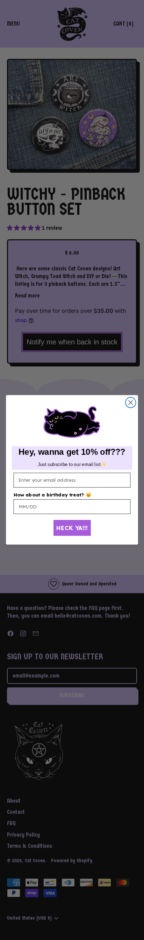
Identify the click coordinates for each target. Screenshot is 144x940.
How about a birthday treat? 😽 (53, 495)
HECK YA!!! (72, 527)
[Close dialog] (130, 403)
